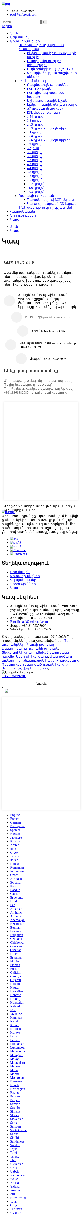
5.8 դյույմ (34, 172)
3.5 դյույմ (34, 152)
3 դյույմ (33, 148)
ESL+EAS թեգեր (40, 88)
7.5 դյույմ (34, 180)
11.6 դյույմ (35, 188)
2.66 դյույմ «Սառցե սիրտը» (49, 140)
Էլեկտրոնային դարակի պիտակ (30, 648)
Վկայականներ (23, 211)
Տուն (14, 33)
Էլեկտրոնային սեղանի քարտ (53, 104)
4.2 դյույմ (34, 160)
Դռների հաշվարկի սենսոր (25, 668)
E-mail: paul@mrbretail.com (29, 621)
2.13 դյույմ (35, 124)
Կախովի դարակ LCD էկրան (52, 203)
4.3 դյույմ (34, 164)
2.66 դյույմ (35, 136)
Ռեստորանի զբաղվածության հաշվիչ (35, 664)
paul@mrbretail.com (23, 14)
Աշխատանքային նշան (47, 100)
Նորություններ (23, 215)
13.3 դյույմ (35, 191)
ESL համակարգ (32, 81)
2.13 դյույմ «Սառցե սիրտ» (48, 128)
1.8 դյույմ (34, 120)
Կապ (14, 219)
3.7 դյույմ (34, 156)
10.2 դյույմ (35, 184)
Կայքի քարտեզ (40, 644)
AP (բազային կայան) (45, 108)
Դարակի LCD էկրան (36, 195)
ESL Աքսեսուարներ (43, 112)
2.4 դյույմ (34, 132)
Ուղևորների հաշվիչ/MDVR (50, 69)
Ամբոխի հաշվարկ (32, 656)
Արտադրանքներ (25, 41)
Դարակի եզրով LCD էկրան (50, 199)
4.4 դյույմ (34, 168)
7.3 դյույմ (34, 176)
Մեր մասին (20, 37)
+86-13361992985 (14, 676)
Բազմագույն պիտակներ (49, 85)
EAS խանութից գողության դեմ (45, 207)
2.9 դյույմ (34, 144)
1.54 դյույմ (35, 116)
